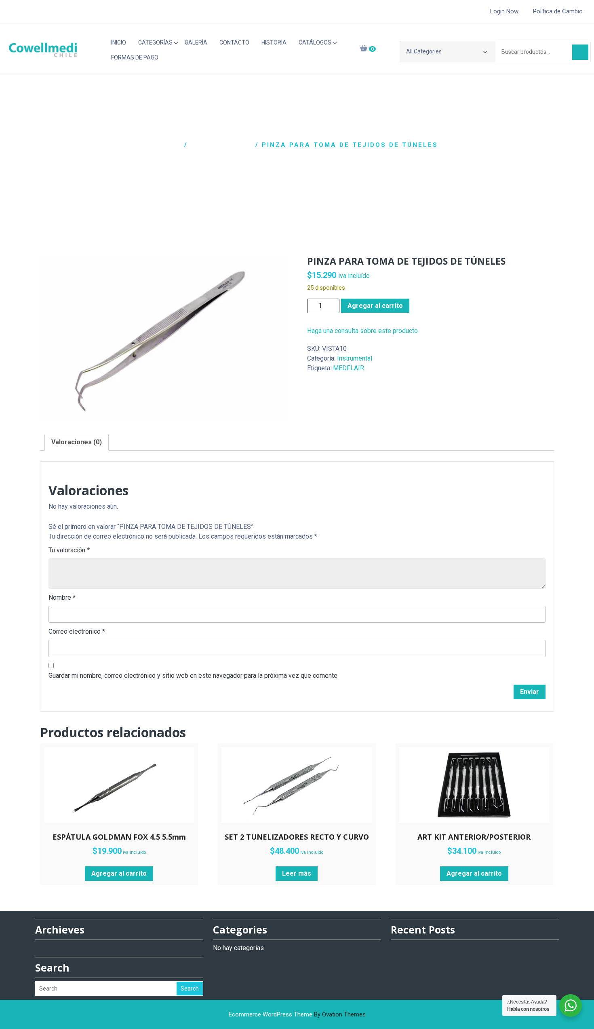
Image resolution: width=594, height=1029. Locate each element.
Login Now (504, 11)
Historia (273, 42)
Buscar (580, 52)
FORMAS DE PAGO (134, 57)
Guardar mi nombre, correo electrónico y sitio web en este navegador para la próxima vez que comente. (193, 675)
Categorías (155, 42)
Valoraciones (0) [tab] (76, 442)
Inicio (118, 42)
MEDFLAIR (348, 368)
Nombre (62, 597)
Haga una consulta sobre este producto (362, 331)
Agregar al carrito (375, 306)
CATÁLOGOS (315, 42)
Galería (196, 42)
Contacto (234, 42)
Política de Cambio (558, 11)
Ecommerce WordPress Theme (297, 1014)
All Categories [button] (424, 51)
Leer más (296, 873)
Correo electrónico (76, 631)
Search (190, 988)
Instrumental (222, 145)
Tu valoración (69, 550)
